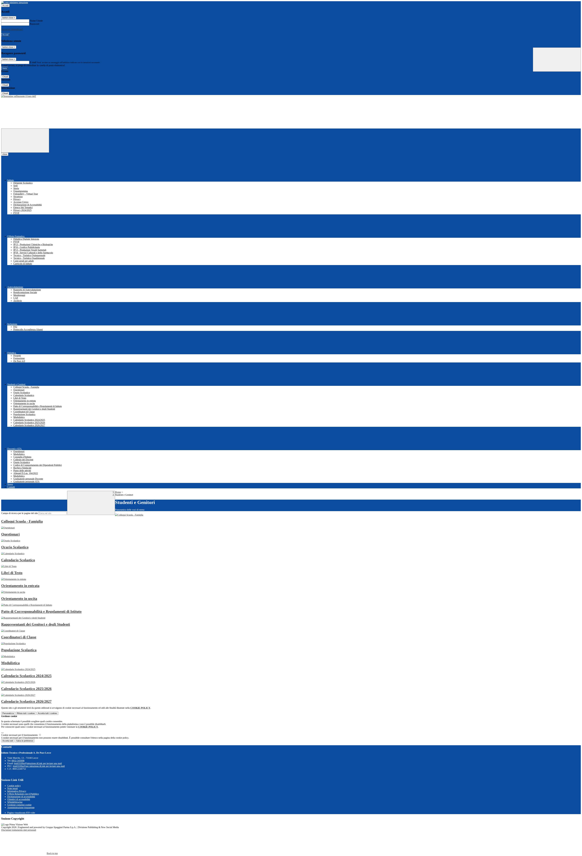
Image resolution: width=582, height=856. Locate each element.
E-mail (33, 62)
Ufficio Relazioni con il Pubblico (23, 794)
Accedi (5, 5)
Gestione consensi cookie (19, 805)
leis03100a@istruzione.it (38, 763)
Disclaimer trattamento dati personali (18, 830)
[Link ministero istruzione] (14, 2)
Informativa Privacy (16, 791)
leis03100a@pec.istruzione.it (39, 766)
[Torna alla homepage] (18, 96)
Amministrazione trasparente (21, 807)
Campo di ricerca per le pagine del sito (19, 513)
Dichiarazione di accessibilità (21, 796)
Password (34, 24)
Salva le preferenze (24, 741)
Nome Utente (36, 20)
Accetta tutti (47, 713)
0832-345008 (18, 760)
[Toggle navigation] (25, 141)
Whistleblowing (14, 802)
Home (118, 492)
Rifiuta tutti (26, 713)
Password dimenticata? (12, 29)
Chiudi (5, 77)
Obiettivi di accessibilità (18, 799)
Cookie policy (14, 785)
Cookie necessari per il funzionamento (19, 735)
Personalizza (8, 713)
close (4, 154)
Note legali (12, 788)
